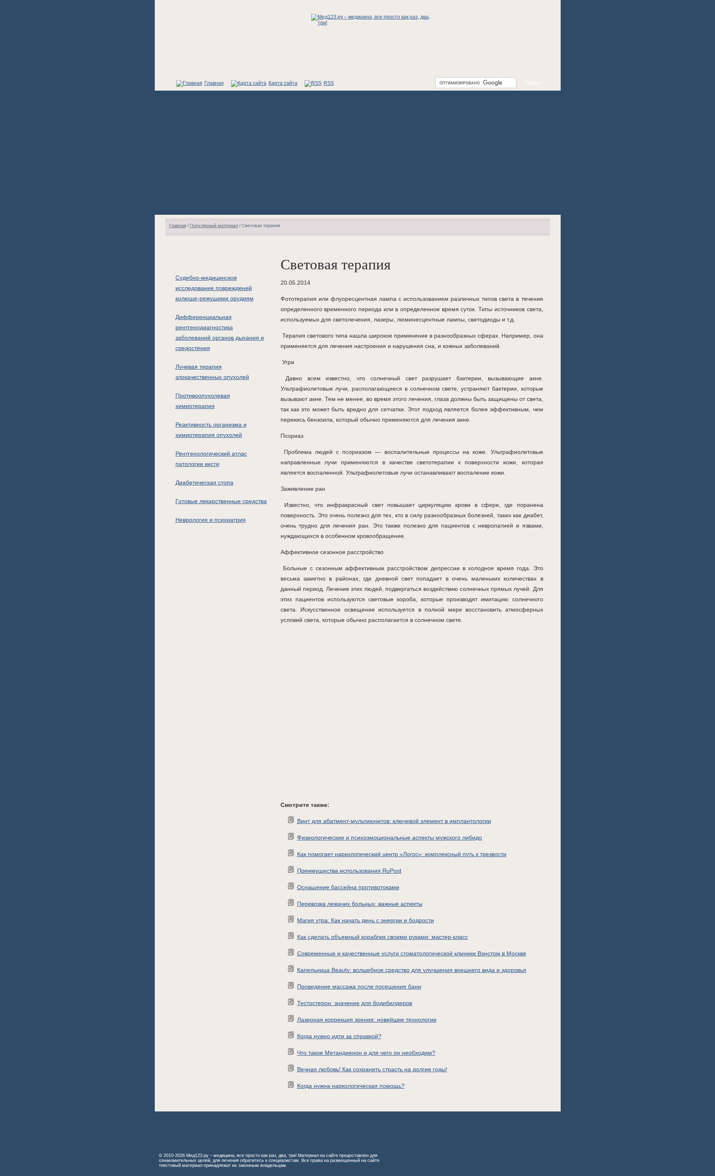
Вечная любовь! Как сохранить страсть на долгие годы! (372, 1069)
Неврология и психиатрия (210, 519)
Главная (214, 83)
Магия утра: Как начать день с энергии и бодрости (365, 920)
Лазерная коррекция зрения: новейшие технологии (367, 1019)
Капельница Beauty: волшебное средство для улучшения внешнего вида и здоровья (411, 970)
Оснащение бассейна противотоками (348, 887)
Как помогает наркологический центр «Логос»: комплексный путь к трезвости (401, 854)
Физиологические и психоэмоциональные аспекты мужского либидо (389, 837)
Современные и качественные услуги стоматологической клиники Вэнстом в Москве (411, 953)
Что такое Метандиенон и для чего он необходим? (366, 1052)
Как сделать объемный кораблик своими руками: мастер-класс (382, 937)
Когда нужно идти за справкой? (339, 1036)
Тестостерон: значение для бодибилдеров (354, 1003)
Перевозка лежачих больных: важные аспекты (359, 903)
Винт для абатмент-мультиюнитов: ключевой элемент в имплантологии (394, 821)
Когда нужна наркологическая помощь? (351, 1085)
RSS (329, 83)
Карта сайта (283, 83)
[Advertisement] (358, 153)
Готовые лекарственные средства (221, 501)
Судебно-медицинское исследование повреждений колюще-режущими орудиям (214, 288)
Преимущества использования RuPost (349, 870)
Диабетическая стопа (204, 482)
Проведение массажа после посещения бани (359, 986)
